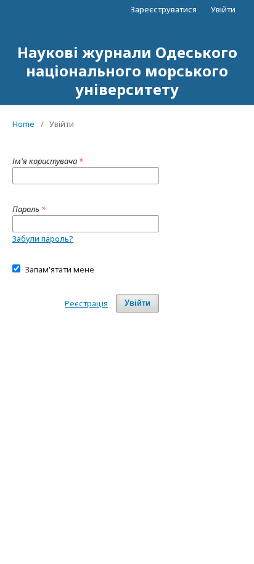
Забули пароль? (42, 238)
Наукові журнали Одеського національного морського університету (127, 70)
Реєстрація (86, 303)
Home (23, 123)
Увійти (223, 9)
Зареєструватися (164, 9)
